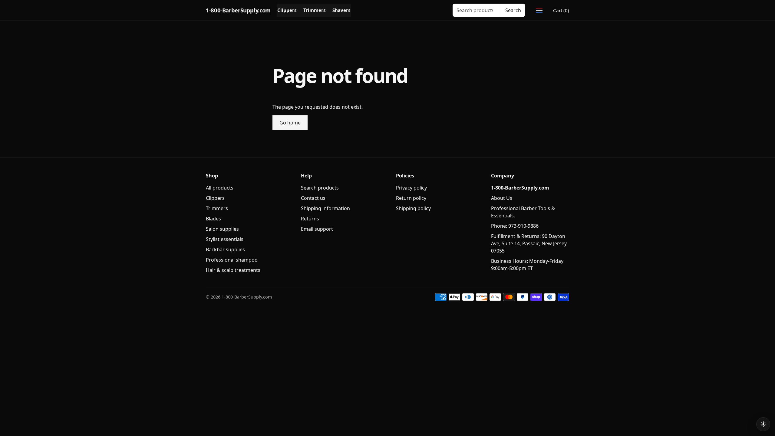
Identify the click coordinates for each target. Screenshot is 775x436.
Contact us (313, 198)
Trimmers (314, 10)
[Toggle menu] (539, 10)
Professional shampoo (232, 259)
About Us (501, 198)
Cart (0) (561, 10)
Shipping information (325, 208)
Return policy (411, 198)
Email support (317, 229)
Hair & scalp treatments (233, 270)
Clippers (287, 10)
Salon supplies (222, 229)
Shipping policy (413, 208)
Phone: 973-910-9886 (515, 226)
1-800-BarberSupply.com (238, 10)
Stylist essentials (224, 239)
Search (513, 10)
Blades (213, 218)
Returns (310, 218)
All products (219, 187)
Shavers (341, 10)
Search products (320, 187)
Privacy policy (411, 187)
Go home (290, 122)
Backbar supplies (225, 249)
